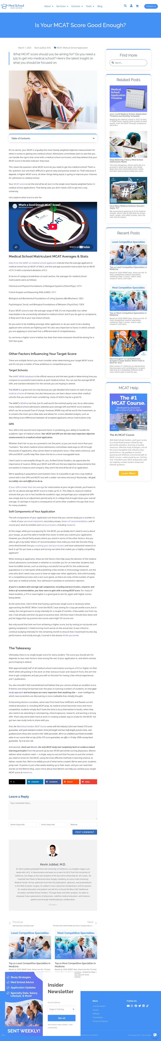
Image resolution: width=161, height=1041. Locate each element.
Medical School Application (75, 47)
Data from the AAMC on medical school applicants (32, 263)
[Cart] (138, 6)
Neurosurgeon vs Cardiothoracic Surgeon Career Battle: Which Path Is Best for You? (127, 361)
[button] (94, 138)
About (47, 6)
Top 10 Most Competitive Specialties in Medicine (128, 314)
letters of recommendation (74, 521)
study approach (16, 692)
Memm (34, 747)
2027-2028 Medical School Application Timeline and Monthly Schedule (128, 115)
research (71, 525)
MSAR (23, 403)
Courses (75, 6)
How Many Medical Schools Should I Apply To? (127, 207)
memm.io (27, 772)
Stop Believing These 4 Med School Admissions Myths (126, 161)
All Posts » (53, 905)
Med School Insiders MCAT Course (31, 726)
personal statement (33, 521)
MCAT (59, 47)
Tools (89, 6)
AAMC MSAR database (23, 376)
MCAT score (19, 184)
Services (61, 6)
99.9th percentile (71, 635)
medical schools (16, 393)
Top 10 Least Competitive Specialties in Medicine (128, 268)
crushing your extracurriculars (49, 545)
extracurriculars (48, 525)
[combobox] (128, 62)
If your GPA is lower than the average (26, 487)
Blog (99, 6)
